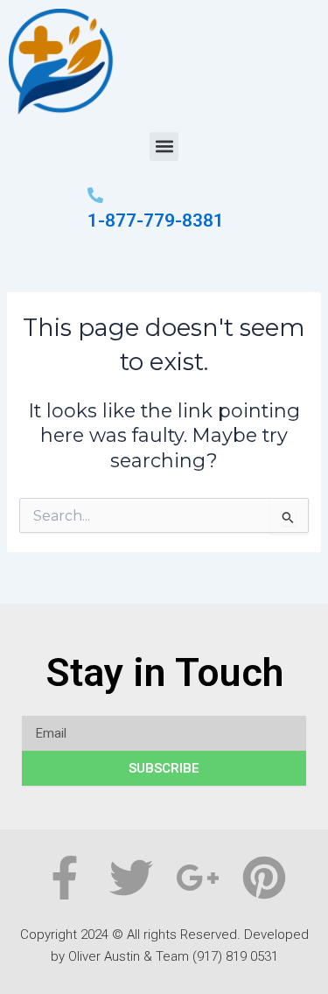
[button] (164, 146)
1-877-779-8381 (155, 220)
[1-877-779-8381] (95, 196)
